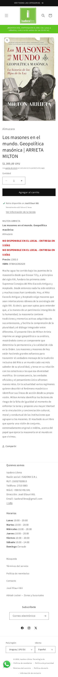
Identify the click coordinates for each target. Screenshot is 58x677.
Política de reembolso (17, 573)
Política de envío (41, 668)
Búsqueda (11, 558)
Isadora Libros (26, 659)
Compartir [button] (11, 446)
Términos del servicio (17, 566)
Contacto (11, 580)
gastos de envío (11, 168)
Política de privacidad (44, 663)
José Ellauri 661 (14, 588)
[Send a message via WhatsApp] (7, 664)
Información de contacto (30, 673)
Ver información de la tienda (21, 211)
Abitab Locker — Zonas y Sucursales (25, 595)
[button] (6, 15)
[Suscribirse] (45, 616)
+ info (9, 503)
